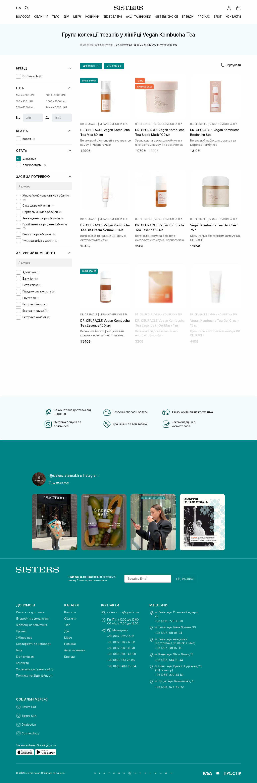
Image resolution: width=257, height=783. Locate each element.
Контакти (22, 663)
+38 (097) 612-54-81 (120, 636)
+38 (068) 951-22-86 (121, 660)
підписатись (185, 579)
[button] (91, 66)
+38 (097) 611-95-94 (168, 632)
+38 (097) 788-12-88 (121, 642)
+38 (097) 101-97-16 (168, 648)
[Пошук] (26, 7)
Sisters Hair (29, 707)
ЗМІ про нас (24, 637)
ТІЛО (55, 16)
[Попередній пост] (39, 522)
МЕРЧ (77, 16)
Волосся (70, 612)
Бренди (69, 656)
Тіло (67, 625)
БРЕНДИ (188, 16)
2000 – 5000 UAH (56, 101)
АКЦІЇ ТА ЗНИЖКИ (138, 16)
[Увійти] (229, 7)
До (47, 117)
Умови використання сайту (34, 669)
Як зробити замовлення (32, 618)
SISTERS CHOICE (166, 16)
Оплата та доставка (30, 612)
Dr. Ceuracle (88, 124)
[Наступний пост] (218, 522)
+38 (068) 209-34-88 (169, 674)
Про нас (21, 631)
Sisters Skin (29, 715)
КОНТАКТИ (233, 16)
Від (18, 117)
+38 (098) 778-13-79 (169, 621)
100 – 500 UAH (24, 101)
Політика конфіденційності (34, 675)
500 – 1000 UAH (25, 107)
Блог (19, 650)
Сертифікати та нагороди (33, 644)
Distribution (29, 724)
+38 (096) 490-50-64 (121, 666)
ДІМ (66, 16)
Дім (66, 631)
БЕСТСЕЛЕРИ (112, 16)
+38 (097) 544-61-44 (169, 660)
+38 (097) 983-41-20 (121, 648)
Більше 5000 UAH (56, 107)
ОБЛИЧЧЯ (41, 16)
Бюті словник (25, 656)
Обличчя (70, 618)
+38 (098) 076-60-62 (169, 686)
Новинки (70, 644)
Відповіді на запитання (31, 625)
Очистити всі (114, 65)
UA (18, 8)
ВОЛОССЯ (23, 16)
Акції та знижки (74, 650)
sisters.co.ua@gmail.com (123, 612)
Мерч (68, 637)
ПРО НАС (204, 16)
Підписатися (59, 482)
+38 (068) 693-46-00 (121, 654)
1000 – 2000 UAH (56, 95)
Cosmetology (30, 733)
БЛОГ (217, 16)
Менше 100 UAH (25, 95)
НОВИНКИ (92, 16)
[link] (238, 7)
